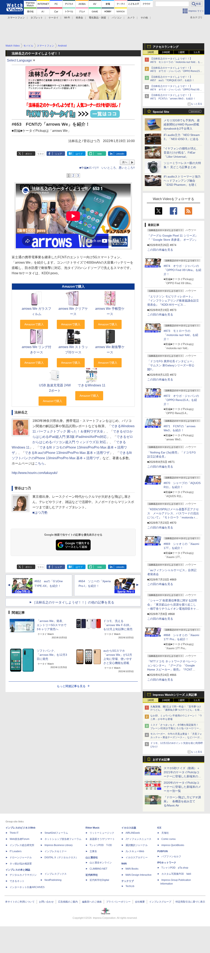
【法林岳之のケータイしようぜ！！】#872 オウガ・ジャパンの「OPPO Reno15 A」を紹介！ (175, 71)
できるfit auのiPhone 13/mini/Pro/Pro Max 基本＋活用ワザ (67, 452)
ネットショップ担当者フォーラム (63, 839)
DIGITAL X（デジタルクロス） (61, 857)
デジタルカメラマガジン (23, 874)
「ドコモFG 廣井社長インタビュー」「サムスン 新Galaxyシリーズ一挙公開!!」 (171, 365)
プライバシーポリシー (118, 901)
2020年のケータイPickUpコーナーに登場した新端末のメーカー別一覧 (182, 786)
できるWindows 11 (91, 385)
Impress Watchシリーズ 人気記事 (175, 694)
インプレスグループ (160, 901)
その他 (144, 17)
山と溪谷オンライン (101, 862)
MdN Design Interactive (139, 874)
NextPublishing (53, 880)
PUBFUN (162, 851)
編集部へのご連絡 (92, 901)
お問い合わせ (46, 901)
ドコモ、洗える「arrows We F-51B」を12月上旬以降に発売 (117, 625)
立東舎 (93, 851)
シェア (58, 154)
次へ (124, 162)
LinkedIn (120, 154)
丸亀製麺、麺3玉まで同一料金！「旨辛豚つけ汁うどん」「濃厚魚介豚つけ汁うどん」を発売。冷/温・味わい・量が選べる (175, 710)
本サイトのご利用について (20, 901)
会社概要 (140, 901)
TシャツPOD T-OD (101, 845)
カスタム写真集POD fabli (176, 873)
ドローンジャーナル (21, 857)
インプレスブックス (56, 873)
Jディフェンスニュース (138, 839)
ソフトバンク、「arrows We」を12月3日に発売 (52, 654)
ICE (159, 827)
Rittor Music (93, 827)
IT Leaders (16, 851)
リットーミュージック (102, 832)
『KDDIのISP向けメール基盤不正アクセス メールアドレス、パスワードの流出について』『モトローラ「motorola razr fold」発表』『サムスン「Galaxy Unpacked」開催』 (173, 517)
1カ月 (197, 52)
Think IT (14, 832)
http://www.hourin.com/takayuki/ (34, 473)
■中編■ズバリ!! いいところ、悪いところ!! (107, 167)
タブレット (37, 17)
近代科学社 (92, 874)
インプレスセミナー (56, 851)
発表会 (79, 17)
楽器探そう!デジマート (102, 839)
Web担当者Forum (19, 839)
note (99, 154)
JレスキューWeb (135, 851)
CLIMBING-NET (98, 868)
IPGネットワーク (166, 862)
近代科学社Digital (99, 880)
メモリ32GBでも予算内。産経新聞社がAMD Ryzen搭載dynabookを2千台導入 (182, 124)
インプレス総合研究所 (22, 845)
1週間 (181, 52)
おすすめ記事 (161, 759)
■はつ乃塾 (40, 512)
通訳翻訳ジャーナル (137, 845)
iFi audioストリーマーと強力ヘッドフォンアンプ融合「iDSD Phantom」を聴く (182, 180)
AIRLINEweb (133, 832)
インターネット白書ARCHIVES (27, 887)
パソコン (117, 17)
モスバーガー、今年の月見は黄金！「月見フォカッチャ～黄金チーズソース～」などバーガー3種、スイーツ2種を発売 (176, 737)
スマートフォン (16, 17)
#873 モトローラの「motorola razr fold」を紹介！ (181, 335)
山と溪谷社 (92, 857)
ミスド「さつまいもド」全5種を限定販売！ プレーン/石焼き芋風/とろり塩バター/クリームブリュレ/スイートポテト (175, 728)
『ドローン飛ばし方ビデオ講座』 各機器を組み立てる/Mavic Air (182, 801)
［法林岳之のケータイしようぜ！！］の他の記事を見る (73, 602)
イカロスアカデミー (137, 857)
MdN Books (132, 868)
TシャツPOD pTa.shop (174, 867)
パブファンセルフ (171, 856)
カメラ (131, 17)
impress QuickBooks (172, 845)
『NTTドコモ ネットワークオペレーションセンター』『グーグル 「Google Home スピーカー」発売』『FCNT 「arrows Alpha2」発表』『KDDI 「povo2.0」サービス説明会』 (172, 669)
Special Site (161, 111)
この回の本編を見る (160, 249)
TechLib (130, 886)
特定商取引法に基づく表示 (190, 901)
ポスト (28, 154)
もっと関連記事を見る (71, 686)
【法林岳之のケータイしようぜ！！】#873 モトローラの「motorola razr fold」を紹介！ (176, 62)
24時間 (166, 52)
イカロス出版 (128, 827)
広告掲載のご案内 (68, 901)
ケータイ (53, 17)
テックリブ (127, 881)
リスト (40, 154)
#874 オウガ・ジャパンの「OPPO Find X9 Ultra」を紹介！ (182, 270)
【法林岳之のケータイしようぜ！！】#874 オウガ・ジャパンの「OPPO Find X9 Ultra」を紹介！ (174, 90)
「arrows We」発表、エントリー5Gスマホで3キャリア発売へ (51, 625)
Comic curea (168, 839)
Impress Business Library (59, 845)
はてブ (79, 154)
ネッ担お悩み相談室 (21, 863)
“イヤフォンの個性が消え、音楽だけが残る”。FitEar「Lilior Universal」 (181, 152)
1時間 (150, 52)
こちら (40, 463)
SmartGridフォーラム (56, 832)
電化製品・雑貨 (97, 17)
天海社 (165, 832)
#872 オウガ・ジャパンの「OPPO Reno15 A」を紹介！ (181, 400)
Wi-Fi (67, 17)
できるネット (17, 881)
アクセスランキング (166, 46)
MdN (124, 863)
